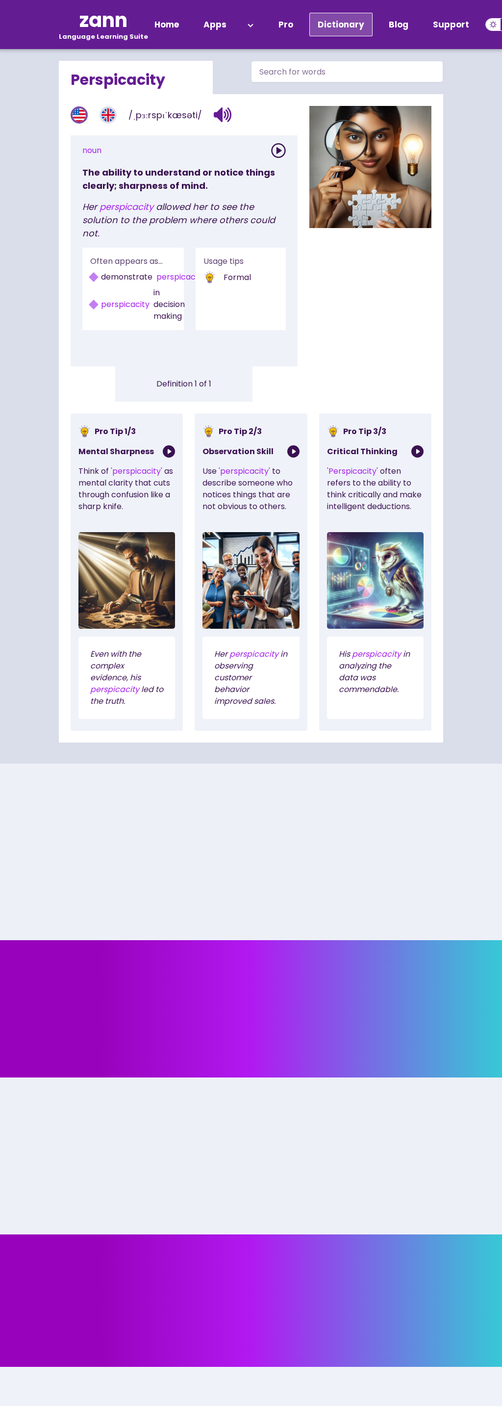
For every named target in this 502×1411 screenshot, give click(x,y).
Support (451, 24)
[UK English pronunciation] (108, 115)
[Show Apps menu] (250, 24)
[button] (223, 114)
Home (166, 24)
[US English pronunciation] (79, 115)
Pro (285, 24)
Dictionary (341, 24)
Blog (398, 24)
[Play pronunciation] (278, 150)
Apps (214, 24)
